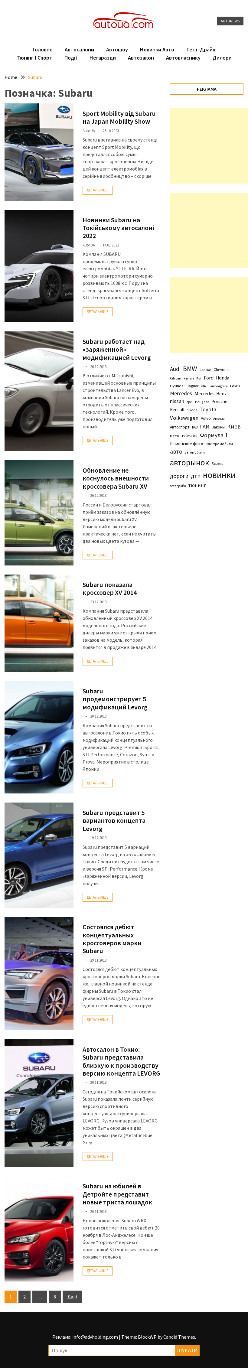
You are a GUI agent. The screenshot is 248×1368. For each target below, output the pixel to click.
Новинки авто (157, 49)
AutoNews (230, 21)
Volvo (206, 418)
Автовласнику (183, 57)
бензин (217, 464)
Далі (72, 1297)
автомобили (195, 452)
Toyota (208, 409)
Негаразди (103, 57)
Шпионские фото (186, 443)
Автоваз (218, 418)
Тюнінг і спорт (34, 57)
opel (190, 402)
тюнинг (197, 485)
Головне (43, 49)
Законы (218, 427)
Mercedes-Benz (210, 393)
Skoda (192, 410)
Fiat (198, 378)
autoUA (89, 130)
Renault (177, 409)
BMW (190, 368)
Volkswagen (184, 417)
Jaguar (192, 386)
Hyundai (177, 386)
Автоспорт (180, 427)
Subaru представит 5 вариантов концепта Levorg (114, 820)
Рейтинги (189, 436)
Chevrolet (222, 369)
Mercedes (181, 393)
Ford (209, 378)
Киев (233, 426)
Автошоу (117, 49)
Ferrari (189, 378)
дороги (179, 476)
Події (70, 57)
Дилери (222, 57)
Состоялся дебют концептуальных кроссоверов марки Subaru (112, 939)
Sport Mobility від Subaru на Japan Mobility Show (119, 117)
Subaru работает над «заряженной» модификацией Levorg (117, 349)
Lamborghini (218, 386)
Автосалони (79, 49)
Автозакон (141, 57)
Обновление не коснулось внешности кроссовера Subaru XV (116, 478)
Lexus (235, 386)
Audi (175, 369)
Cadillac (205, 370)
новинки (219, 474)
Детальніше (97, 190)
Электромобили (219, 443)
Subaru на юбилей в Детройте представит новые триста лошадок (117, 1194)
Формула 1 (214, 435)
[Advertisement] (209, 146)
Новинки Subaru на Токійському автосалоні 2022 (118, 228)
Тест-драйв (200, 49)
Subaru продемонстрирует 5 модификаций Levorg (115, 699)
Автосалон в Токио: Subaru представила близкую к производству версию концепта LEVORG (121, 1061)
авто (176, 451)
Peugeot (202, 401)
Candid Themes (179, 1337)
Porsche (219, 401)
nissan (177, 401)
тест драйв (178, 486)
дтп (196, 476)
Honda (222, 378)
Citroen (175, 378)
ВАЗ (194, 427)
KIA (203, 386)
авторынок (189, 462)
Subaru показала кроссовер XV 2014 (110, 588)
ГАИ (205, 426)
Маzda (175, 436)
